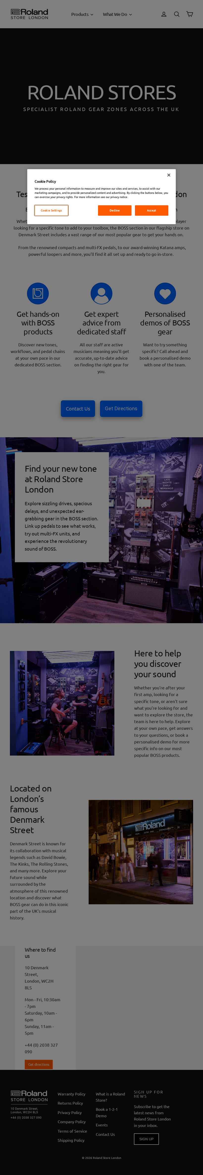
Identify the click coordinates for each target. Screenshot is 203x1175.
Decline (115, 210)
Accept (151, 210)
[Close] (168, 175)
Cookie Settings (51, 210)
